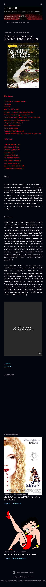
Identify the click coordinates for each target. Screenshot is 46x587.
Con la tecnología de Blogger (25, 572)
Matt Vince (29, 577)
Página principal (11, 23)
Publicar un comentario (19, 558)
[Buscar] (41, 3)
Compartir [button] (7, 363)
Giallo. (10, 367)
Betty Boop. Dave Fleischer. (20, 554)
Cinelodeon (10, 8)
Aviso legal (24, 23)
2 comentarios (16, 503)
